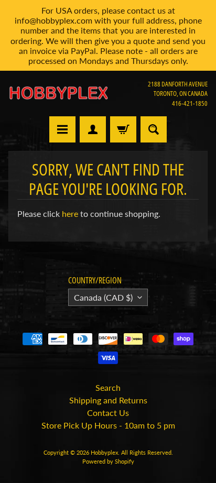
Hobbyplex (104, 452)
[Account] (93, 129)
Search (108, 387)
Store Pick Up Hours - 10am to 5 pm (108, 425)
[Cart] (123, 129)
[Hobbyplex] (58, 93)
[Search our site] (154, 129)
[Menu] (62, 129)
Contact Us (108, 413)
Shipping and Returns (108, 400)
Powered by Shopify (108, 461)
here (70, 213)
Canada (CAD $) (103, 297)
